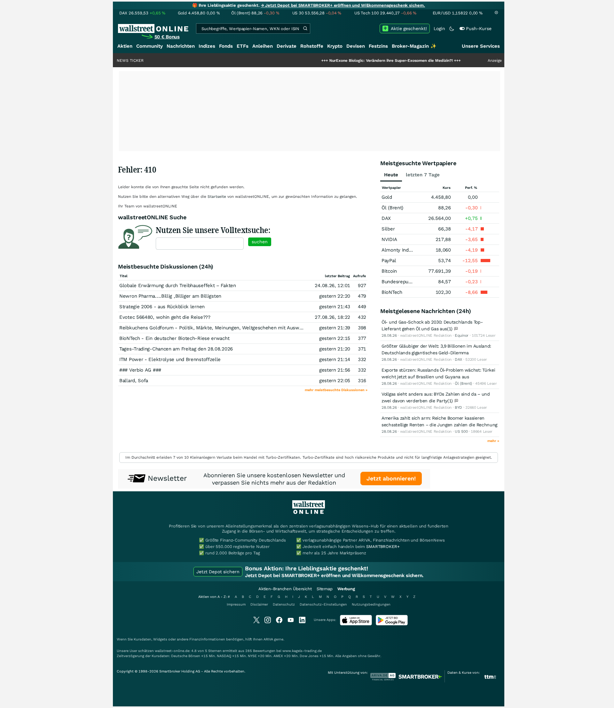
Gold (387, 197)
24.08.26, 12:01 (332, 285)
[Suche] (305, 28)
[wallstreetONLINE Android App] (392, 624)
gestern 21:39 (334, 328)
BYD (458, 407)
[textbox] (200, 243)
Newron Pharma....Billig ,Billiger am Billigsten (170, 296)
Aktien (124, 46)
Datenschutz (284, 604)
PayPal (389, 260)
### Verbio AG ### (140, 370)
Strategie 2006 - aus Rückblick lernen (162, 307)
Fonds (226, 46)
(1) (450, 328)
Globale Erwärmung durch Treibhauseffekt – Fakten (177, 285)
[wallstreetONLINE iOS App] (356, 624)
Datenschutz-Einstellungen (323, 604)
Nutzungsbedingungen (371, 604)
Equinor (461, 335)
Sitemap (325, 588)
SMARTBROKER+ (382, 546)
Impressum (236, 604)
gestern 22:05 (334, 380)
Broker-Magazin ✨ (414, 46)
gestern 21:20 (334, 349)
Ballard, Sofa (133, 380)
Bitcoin (389, 271)
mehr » (493, 441)
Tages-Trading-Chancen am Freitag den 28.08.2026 (176, 349)
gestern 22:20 (334, 296)
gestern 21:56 (334, 370)
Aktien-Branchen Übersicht (285, 588)
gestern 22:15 (334, 338)
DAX (386, 218)
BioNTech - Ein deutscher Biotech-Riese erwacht (174, 338)
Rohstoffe (311, 46)
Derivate (286, 46)
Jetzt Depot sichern (218, 571)
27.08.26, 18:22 (332, 317)
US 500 (461, 431)
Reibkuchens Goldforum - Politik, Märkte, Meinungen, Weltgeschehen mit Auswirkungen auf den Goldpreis (239, 328)
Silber (388, 229)
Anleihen (262, 46)
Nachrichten (181, 46)
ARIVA (268, 639)
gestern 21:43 (334, 307)
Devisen (355, 46)
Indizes (207, 46)
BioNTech (392, 292)
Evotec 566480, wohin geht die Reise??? (164, 317)
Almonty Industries (403, 250)
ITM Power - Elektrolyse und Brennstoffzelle (170, 359)
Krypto (334, 46)
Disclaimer (259, 604)
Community (149, 46)
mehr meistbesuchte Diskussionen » (336, 390)
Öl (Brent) (392, 208)
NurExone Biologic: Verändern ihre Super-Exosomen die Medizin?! (370, 60)
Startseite (217, 196)
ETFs (242, 46)
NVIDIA (389, 239)
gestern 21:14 (334, 359)
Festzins (378, 46)
